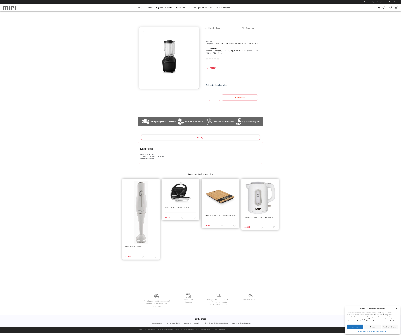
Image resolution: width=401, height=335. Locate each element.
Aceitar (355, 327)
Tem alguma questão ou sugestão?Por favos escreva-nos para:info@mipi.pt (157, 303)
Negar (372, 327)
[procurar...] (379, 8)
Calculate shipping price (216, 85)
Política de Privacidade (378, 331)
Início (207, 49)
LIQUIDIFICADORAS (228, 44)
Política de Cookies (364, 331)
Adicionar (241, 97)
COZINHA (217, 44)
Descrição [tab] (200, 137)
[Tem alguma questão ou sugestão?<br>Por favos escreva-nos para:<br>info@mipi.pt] (156, 295)
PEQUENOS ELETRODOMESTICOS (247, 44)
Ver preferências (389, 327)
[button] (397, 309)
